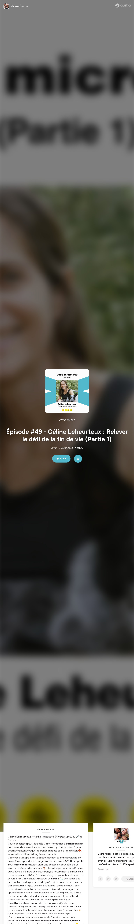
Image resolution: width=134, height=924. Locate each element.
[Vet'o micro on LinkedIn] (116, 879)
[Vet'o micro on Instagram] (108, 879)
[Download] (78, 459)
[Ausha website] (123, 5)
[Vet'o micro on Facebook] (100, 879)
